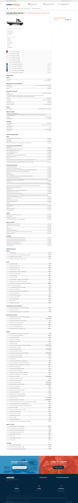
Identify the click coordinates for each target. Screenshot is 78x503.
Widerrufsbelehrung (18, 495)
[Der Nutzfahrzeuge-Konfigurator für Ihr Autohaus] (13, 4)
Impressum (11, 495)
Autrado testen (58, 467)
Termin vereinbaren (36, 8)
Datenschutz (25, 495)
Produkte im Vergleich (19, 467)
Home (8, 8)
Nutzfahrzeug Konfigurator (66, 0)
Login (7, 495)
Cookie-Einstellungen (30, 495)
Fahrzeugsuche (12, 8)
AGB (14, 495)
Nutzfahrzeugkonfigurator (24, 8)
